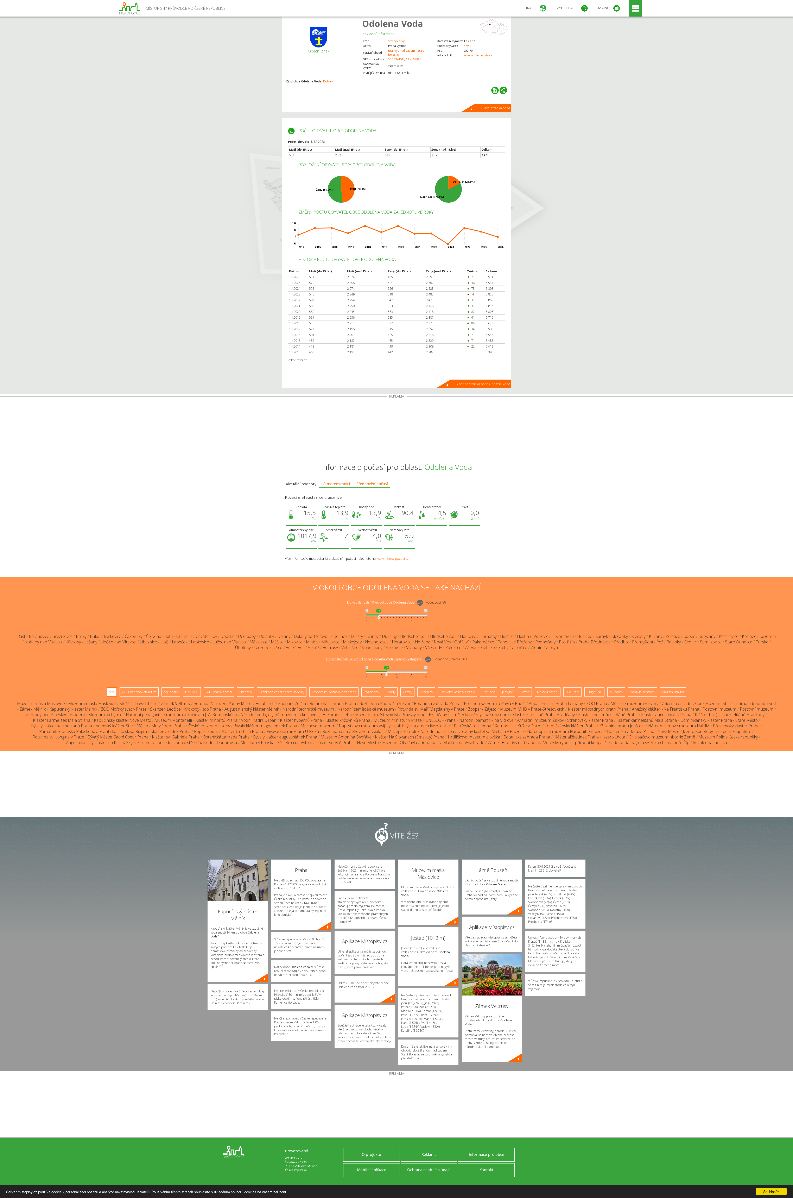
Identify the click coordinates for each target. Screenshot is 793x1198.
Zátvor (471, 647)
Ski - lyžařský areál (219, 692)
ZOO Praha (596, 703)
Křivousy (73, 642)
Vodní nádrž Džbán (259, 720)
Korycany (707, 636)
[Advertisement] (396, 429)
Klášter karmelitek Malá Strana (61, 720)
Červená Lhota (159, 636)
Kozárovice (728, 636)
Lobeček (180, 642)
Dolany (284, 636)
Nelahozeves (376, 642)
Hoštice (507, 636)
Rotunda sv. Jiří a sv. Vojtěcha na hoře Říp (651, 742)
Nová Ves (442, 642)
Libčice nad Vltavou (118, 642)
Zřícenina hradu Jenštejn (622, 726)
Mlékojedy (352, 642)
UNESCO (191, 692)
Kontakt (486, 1169)
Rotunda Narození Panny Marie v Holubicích (234, 703)
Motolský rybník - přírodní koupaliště (576, 742)
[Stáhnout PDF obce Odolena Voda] (495, 90)
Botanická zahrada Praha (333, 703)
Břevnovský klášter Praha (736, 726)
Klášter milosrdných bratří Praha (598, 709)
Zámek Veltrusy (175, 703)
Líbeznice (148, 642)
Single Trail (594, 692)
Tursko (762, 642)
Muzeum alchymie (105, 714)
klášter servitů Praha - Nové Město (347, 742)
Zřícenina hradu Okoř (682, 703)
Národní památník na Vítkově (486, 720)
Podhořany (545, 642)
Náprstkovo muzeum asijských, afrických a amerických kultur (394, 726)
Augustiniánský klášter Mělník (251, 709)
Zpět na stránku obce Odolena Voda (483, 384)
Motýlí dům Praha (168, 726)
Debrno (228, 636)
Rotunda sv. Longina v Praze (58, 737)
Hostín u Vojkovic (532, 636)
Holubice (468, 636)
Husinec (584, 636)
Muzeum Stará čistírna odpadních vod (740, 703)
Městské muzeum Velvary (634, 703)
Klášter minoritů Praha (216, 720)
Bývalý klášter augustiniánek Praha (285, 737)
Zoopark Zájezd (482, 709)
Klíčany (655, 636)
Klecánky (619, 636)
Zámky (407, 692)
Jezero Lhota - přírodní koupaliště (162, 742)
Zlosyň (552, 647)
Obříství (461, 642)
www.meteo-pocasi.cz (392, 558)
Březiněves (62, 636)
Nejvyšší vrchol (547, 692)
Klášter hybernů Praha (301, 720)
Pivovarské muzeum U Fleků (293, 731)
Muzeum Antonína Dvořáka (346, 737)
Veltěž (313, 647)
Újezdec (261, 647)
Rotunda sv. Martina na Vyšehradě (452, 742)
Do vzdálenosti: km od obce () (374, 659)
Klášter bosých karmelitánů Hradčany (730, 714)
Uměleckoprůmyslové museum (479, 714)
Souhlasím (771, 1191)
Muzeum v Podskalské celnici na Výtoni (276, 742)
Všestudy (433, 647)
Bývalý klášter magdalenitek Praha (265, 726)
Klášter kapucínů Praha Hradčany (543, 714)
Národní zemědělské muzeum (366, 709)
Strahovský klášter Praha (590, 720)
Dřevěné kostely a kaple (457, 692)
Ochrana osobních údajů (429, 1169)
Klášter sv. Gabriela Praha (176, 737)
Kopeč (689, 636)
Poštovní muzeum (719, 709)
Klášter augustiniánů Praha (666, 714)
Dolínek (328, 81)
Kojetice (673, 636)
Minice (312, 642)
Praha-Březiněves (594, 642)
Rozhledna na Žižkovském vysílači (353, 731)
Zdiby (503, 647)
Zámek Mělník (32, 709)
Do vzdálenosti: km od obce (380, 602)
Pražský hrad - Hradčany (424, 714)
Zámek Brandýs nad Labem (513, 742)
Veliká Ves (295, 647)
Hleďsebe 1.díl (413, 636)
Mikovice (295, 642)
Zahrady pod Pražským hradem (55, 714)
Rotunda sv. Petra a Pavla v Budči (494, 703)
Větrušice (350, 647)
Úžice (277, 647)
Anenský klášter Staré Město (122, 726)
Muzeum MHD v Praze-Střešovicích (532, 709)
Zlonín (537, 647)
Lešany (90, 642)
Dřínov (372, 636)
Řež (659, 642)
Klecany (638, 636)
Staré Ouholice (738, 642)
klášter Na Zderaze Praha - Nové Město (643, 731)
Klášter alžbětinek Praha (576, 737)
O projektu (371, 1154)
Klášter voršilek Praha (171, 731)
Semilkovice (711, 642)
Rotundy (488, 692)
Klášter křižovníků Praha (347, 720)
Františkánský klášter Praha (570, 726)
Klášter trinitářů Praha (242, 731)
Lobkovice (200, 642)
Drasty (357, 636)
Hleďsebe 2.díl (443, 636)
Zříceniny (426, 692)
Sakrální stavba (673, 692)
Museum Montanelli (173, 720)
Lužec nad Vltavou (229, 642)
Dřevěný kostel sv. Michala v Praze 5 (491, 731)
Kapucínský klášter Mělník (73, 709)
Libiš (164, 642)
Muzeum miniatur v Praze (398, 720)
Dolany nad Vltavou (312, 636)
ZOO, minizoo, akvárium (139, 692)
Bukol (95, 636)
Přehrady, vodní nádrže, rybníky (281, 692)
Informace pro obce (486, 1154)
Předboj (621, 642)
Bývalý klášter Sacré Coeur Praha (118, 737)
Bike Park (572, 692)
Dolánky (266, 636)
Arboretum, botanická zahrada (334, 692)
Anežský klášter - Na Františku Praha (665, 709)
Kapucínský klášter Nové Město (122, 720)
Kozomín (768, 636)
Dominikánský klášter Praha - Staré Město (719, 720)
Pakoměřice (483, 642)
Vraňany (414, 647)
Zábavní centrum (642, 692)
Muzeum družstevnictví (376, 714)
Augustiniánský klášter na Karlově (97, 742)
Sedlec (690, 642)
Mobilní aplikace (371, 1169)
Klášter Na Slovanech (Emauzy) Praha (409, 737)
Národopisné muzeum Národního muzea (565, 731)
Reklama (429, 1154)
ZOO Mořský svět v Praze (124, 709)
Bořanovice (39, 636)
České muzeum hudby (209, 726)
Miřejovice (330, 642)
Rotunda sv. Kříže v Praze (518, 726)
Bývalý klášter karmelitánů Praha (61, 726)
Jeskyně (507, 692)
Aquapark (171, 692)
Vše (111, 692)
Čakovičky (133, 636)
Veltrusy (330, 647)
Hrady (390, 692)
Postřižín (567, 642)
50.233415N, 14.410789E (404, 59)
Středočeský (396, 41)
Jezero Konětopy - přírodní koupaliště (717, 731)
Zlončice (519, 647)
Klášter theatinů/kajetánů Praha (608, 714)
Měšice (277, 642)
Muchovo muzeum (318, 726)
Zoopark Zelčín (292, 703)
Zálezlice (453, 647)
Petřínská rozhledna (472, 726)
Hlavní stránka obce (495, 108)
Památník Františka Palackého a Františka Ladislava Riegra (93, 731)
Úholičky (243, 647)
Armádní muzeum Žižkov (540, 720)
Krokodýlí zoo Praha (202, 709)
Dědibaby (247, 636)
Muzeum (616, 692)
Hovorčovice (563, 636)
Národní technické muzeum (308, 709)
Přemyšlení (642, 642)
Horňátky (488, 636)
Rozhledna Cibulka (710, 742)
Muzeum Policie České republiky (728, 737)
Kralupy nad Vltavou (43, 642)
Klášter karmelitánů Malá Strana (647, 720)
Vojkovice (394, 647)
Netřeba (422, 642)
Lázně (524, 692)
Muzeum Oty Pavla (399, 742)
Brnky (81, 636)
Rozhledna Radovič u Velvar (385, 703)
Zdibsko (487, 647)
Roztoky (674, 642)
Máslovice (258, 642)
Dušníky (389, 636)
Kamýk (601, 636)
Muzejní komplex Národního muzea (421, 731)
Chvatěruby (206, 636)
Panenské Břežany (515, 642)
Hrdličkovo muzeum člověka (474, 737)
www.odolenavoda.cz (478, 55)
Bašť (21, 636)
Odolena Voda (392, 23)
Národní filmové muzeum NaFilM (679, 726)
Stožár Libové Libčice (139, 703)
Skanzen (245, 692)
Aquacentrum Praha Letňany (556, 703)
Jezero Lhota (613, 737)
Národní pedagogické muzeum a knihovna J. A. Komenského (181, 714)
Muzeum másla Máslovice (41, 703)
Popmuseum (206, 731)
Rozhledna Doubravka (216, 742)
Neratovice (402, 642)
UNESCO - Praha (440, 720)
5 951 (467, 46)
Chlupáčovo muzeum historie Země (662, 737)
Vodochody (372, 647)
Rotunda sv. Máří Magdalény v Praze (431, 709)
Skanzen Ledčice (165, 709)
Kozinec (749, 636)
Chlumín (184, 636)
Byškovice (112, 636)
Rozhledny (371, 692)
